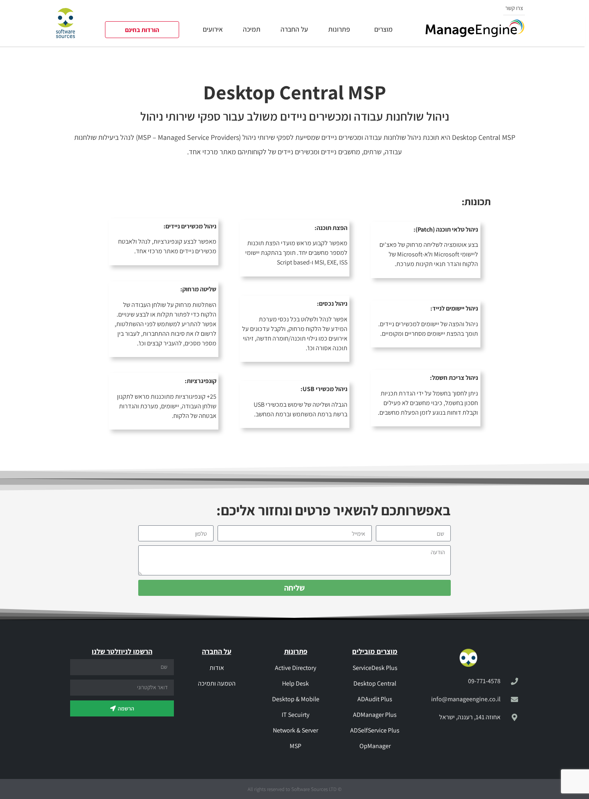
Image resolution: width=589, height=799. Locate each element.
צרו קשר (514, 8)
